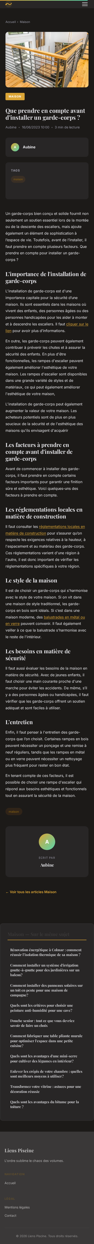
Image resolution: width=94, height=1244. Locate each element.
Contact (10, 1215)
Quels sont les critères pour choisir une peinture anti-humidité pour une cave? (41, 1007)
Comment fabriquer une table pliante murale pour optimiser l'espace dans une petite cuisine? (46, 1040)
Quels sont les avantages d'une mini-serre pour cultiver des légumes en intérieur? (43, 1058)
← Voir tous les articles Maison (30, 892)
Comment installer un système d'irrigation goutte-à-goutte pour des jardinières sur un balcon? (44, 970)
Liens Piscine (19, 1150)
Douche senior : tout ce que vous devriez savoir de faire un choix (42, 1023)
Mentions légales (17, 1207)
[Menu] (84, 4)
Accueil (10, 22)
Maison (25, 22)
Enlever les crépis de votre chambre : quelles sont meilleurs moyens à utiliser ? (46, 1073)
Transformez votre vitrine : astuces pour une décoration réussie (45, 1089)
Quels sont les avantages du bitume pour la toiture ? (44, 1104)
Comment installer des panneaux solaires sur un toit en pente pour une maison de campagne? (46, 990)
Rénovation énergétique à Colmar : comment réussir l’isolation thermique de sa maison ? (45, 952)
